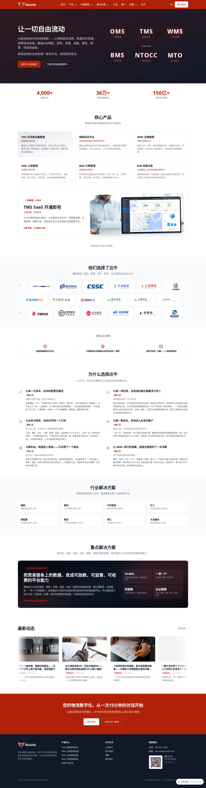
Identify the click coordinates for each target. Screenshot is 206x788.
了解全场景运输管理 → (57, 64)
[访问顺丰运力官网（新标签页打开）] (48, 313)
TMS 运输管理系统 (70, 747)
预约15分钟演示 (29, 64)
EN (171, 4)
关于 (143, 4)
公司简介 (109, 747)
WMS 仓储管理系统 (70, 751)
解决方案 (101, 4)
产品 (71, 4)
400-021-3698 (112, 721)
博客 (107, 755)
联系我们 (109, 759)
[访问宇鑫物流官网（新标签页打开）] (21, 313)
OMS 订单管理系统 (70, 755)
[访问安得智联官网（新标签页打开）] (54, 299)
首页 (63, 4)
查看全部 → (183, 628)
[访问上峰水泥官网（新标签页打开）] (162, 299)
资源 (131, 4)
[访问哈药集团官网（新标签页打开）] (75, 313)
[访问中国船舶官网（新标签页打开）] (73, 286)
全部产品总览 (67, 763)
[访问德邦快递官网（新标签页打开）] (46, 286)
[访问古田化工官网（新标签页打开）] (108, 299)
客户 (123, 4)
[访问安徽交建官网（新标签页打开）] (182, 313)
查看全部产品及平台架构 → (103, 245)
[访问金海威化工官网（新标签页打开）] (101, 313)
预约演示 (181, 4)
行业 (115, 4)
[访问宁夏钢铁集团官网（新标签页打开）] (28, 299)
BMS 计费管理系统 (70, 759)
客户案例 (109, 751)
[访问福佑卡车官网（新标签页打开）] (19, 286)
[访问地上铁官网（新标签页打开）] (81, 299)
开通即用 (85, 4)
